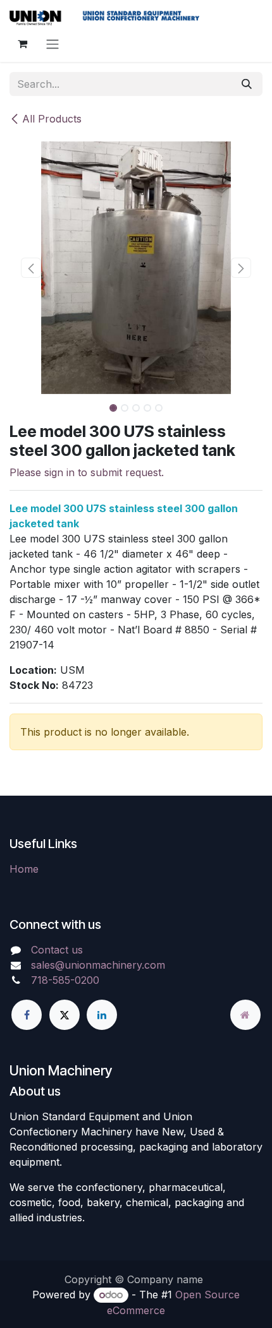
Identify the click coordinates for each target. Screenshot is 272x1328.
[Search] (247, 84)
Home (24, 869)
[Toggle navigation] (52, 43)
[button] (31, 268)
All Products (52, 118)
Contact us (57, 949)
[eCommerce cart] (22, 43)
